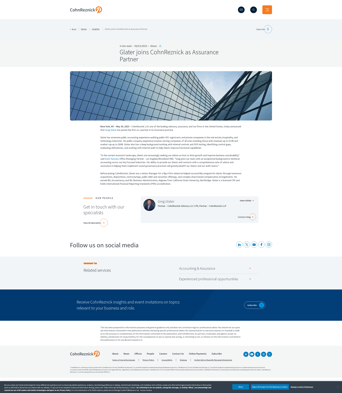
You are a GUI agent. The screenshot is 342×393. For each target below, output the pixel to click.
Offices (138, 353)
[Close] (338, 387)
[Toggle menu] (267, 9)
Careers (163, 353)
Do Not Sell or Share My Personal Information (213, 360)
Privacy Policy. (146, 390)
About (115, 353)
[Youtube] (254, 244)
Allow (240, 387)
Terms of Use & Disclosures (123, 360)
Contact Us (178, 353)
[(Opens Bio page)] (149, 205)
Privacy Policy (148, 360)
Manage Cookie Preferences (302, 387)
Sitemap (183, 360)
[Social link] (245, 354)
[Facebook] (257, 354)
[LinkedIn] (239, 244)
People (150, 353)
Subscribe (217, 353)
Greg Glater (111, 129)
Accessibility (167, 360)
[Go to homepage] (85, 353)
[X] (247, 244)
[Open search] (253, 9)
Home (84, 29)
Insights (96, 29)
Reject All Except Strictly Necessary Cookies (269, 387)
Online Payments (198, 353)
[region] (171, 387)
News (126, 353)
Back (74, 29)
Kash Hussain (111, 158)
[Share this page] (160, 45)
